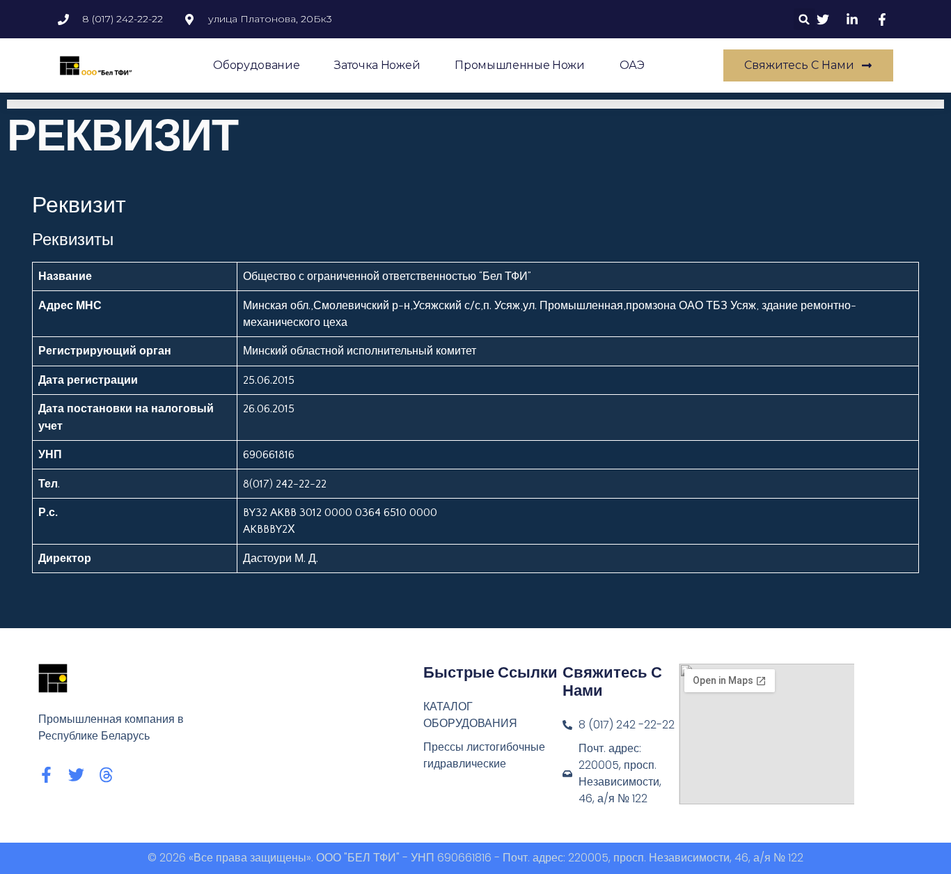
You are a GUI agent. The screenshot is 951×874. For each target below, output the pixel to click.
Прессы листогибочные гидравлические (484, 755)
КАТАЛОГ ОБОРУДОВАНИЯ (470, 715)
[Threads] (106, 775)
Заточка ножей (377, 65)
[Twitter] (76, 775)
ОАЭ (632, 65)
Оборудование (256, 65)
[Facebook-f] (46, 775)
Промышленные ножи (520, 65)
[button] (804, 19)
